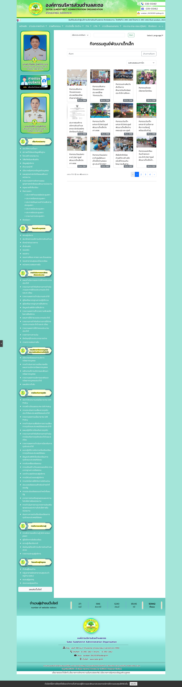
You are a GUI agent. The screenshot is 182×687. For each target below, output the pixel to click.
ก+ (160, 26)
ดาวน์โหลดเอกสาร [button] (110, 26)
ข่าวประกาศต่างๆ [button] (37, 26)
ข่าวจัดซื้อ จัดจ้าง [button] (73, 26)
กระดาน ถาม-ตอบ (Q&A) (134, 26)
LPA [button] (96, 26)
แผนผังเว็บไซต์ (35, 589)
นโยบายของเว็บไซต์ (60, 672)
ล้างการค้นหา (149, 53)
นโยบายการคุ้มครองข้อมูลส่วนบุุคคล (115, 672)
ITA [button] (88, 26)
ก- (162, 26)
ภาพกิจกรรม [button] (55, 26)
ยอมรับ (133, 683)
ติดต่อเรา (152, 26)
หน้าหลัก (23, 26)
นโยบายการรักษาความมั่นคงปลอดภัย (84, 672)
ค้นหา (131, 35)
